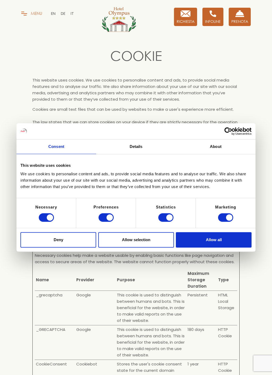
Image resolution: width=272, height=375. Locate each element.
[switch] (106, 217)
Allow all (214, 239)
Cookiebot (86, 364)
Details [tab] (136, 146)
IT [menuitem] (72, 13)
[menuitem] (53, 13)
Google (83, 295)
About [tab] (216, 146)
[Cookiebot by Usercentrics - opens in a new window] (228, 131)
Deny (58, 239)
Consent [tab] (56, 146)
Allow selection (136, 239)
